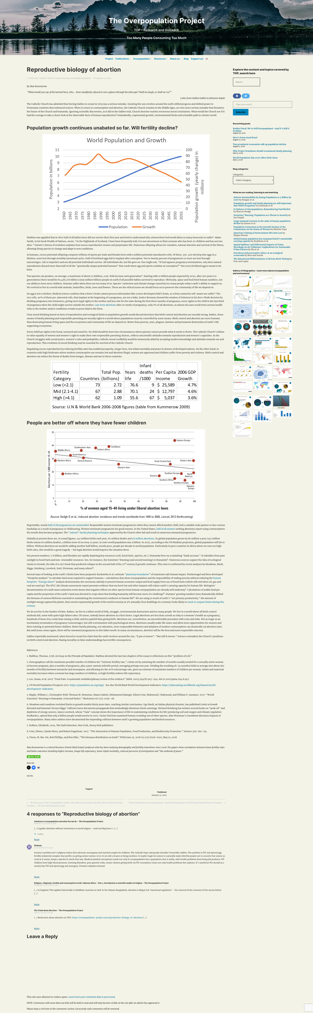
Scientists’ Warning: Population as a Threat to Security (261, 215)
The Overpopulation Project (157, 20)
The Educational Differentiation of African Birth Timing (261, 259)
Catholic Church (46, 78)
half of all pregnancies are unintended (68, 525)
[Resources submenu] (167, 58)
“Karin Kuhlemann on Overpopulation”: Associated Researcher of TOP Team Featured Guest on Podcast (175, 803)
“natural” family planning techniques (88, 532)
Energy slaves (46, 581)
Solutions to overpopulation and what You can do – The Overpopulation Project (68, 821)
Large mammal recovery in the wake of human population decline (262, 222)
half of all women (165, 528)
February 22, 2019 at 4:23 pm (45, 823)
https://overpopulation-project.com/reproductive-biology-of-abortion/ (107, 917)
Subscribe (241, 112)
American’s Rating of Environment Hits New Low (258, 233)
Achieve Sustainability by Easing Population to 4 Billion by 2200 (262, 198)
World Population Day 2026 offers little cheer (255, 157)
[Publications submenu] (130, 58)
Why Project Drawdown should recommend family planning (262, 151)
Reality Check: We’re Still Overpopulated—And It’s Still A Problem (261, 129)
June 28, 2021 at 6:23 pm (43, 848)
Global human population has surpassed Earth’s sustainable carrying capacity (263, 240)
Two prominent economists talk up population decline (259, 144)
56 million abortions (143, 538)
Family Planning (62, 78)
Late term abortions (105, 305)
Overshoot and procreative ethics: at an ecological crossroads (258, 254)
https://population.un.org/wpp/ (87, 685)
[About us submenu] (180, 58)
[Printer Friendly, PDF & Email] (33, 756)
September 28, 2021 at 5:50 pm (46, 885)
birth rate (33, 78)
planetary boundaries (137, 574)
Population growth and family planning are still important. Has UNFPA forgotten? (263, 204)
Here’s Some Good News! (245, 137)
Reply (36, 839)
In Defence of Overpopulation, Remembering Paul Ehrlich (262, 209)
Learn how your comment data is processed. (91, 997)
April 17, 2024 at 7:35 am (43, 912)
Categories (238, 174)
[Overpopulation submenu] (151, 58)
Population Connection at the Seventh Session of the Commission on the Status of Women (260, 228)
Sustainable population (81, 78)
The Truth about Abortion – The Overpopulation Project (58, 910)
